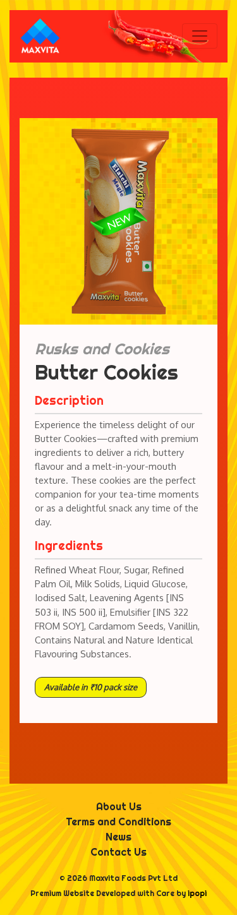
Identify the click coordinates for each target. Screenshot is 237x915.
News (118, 836)
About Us (119, 806)
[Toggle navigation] (199, 36)
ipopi (197, 893)
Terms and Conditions (118, 821)
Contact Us (118, 852)
